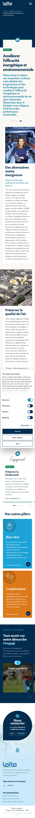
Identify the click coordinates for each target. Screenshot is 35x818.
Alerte (27, 810)
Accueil (5, 11)
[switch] (30, 405)
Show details (25, 425)
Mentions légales (16, 808)
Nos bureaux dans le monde (14, 801)
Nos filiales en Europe (12, 798)
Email (12, 733)
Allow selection (17, 437)
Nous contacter (17, 722)
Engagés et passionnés (16, 11)
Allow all (17, 431)
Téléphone (21, 733)
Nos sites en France (11, 796)
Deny (17, 444)
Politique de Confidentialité (15, 810)
